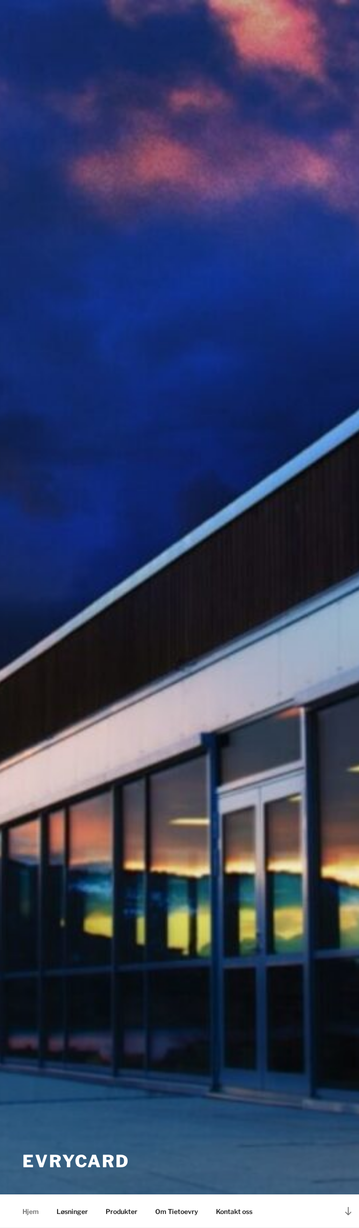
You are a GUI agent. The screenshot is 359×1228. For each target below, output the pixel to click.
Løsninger (72, 1211)
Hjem (30, 1211)
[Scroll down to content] (348, 1210)
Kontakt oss (234, 1211)
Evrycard (75, 1161)
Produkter (121, 1211)
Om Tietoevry (176, 1211)
